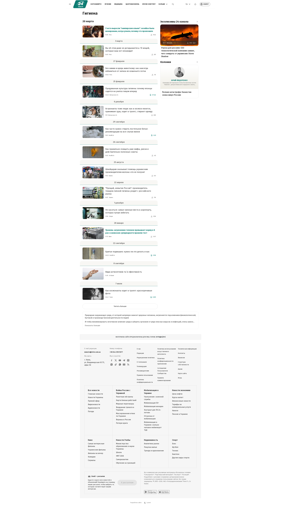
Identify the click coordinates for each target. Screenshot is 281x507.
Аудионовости (94, 408)
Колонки (165, 62)
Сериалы (91, 460)
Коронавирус (96, 4)
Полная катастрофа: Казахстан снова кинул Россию (176, 93)
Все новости (93, 390)
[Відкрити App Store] (164, 492)
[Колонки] (197, 62)
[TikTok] (116, 364)
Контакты (181, 353)
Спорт (175, 440)
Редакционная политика (145, 358)
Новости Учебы (123, 440)
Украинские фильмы (97, 450)
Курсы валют (177, 397)
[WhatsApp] (120, 364)
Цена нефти (177, 394)
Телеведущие (142, 366)
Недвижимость (151, 440)
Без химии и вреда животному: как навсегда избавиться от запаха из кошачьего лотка (126, 69)
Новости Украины (95, 397)
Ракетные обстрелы (124, 397)
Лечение (108, 4)
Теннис (175, 451)
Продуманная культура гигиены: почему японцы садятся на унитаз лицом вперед (128, 90)
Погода (91, 411)
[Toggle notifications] (195, 4)
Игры (180, 378)
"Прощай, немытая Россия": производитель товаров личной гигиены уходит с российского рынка (128, 191)
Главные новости (95, 394)
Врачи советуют (149, 4)
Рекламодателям (143, 371)
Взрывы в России (123, 420)
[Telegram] (124, 360)
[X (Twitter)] (116, 360)
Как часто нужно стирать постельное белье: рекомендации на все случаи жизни (126, 130)
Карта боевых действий (126, 400)
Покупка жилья (150, 447)
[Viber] (111, 364)
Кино (90, 440)
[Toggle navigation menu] (70, 4)
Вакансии (181, 358)
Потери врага (122, 423)
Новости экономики (181, 390)
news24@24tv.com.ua (92, 352)
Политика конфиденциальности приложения (165, 361)
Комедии (91, 457)
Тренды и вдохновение (154, 451)
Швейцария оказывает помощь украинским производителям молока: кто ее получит (126, 170)
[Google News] (124, 364)
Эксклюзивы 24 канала (174, 21)
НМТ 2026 (120, 456)
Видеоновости (94, 404)
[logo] (80, 4)
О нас (139, 349)
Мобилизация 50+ (151, 403)
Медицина (118, 4)
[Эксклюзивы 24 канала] (197, 21)
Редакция (140, 353)
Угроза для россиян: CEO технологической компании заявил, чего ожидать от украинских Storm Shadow (178, 52)
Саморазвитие (122, 459)
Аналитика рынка (151, 444)
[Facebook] (111, 360)
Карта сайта (182, 373)
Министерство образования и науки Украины (125, 446)
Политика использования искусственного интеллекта (166, 351)
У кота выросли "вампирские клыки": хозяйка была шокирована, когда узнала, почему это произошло (129, 29)
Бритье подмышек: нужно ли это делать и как (127, 251)
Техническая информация (187, 349)
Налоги (175, 411)
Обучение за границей (125, 463)
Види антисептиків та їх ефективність (123, 272)
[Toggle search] (173, 4)
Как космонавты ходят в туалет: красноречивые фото (128, 292)
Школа (119, 452)
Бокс (174, 444)
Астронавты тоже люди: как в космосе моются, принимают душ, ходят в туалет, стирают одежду (128, 110)
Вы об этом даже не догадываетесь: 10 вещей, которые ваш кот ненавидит (127, 49)
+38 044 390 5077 (116, 352)
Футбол (175, 447)
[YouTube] (120, 360)
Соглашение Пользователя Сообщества (162, 370)
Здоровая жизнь (132, 4)
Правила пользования (145, 375)
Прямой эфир (93, 401)
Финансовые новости (181, 401)
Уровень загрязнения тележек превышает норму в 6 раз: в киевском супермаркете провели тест (130, 231)
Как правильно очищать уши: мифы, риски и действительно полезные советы (127, 150)
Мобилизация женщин (153, 406)
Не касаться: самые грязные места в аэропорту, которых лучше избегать (128, 211)
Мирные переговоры (125, 404)
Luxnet (149, 502)
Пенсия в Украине (180, 414)
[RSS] (128, 364)
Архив (180, 369)
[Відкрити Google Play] (150, 492)
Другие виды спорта (180, 458)
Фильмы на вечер (95, 453)
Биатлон (175, 454)
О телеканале (142, 362)
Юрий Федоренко (179, 80)
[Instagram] (128, 360)
